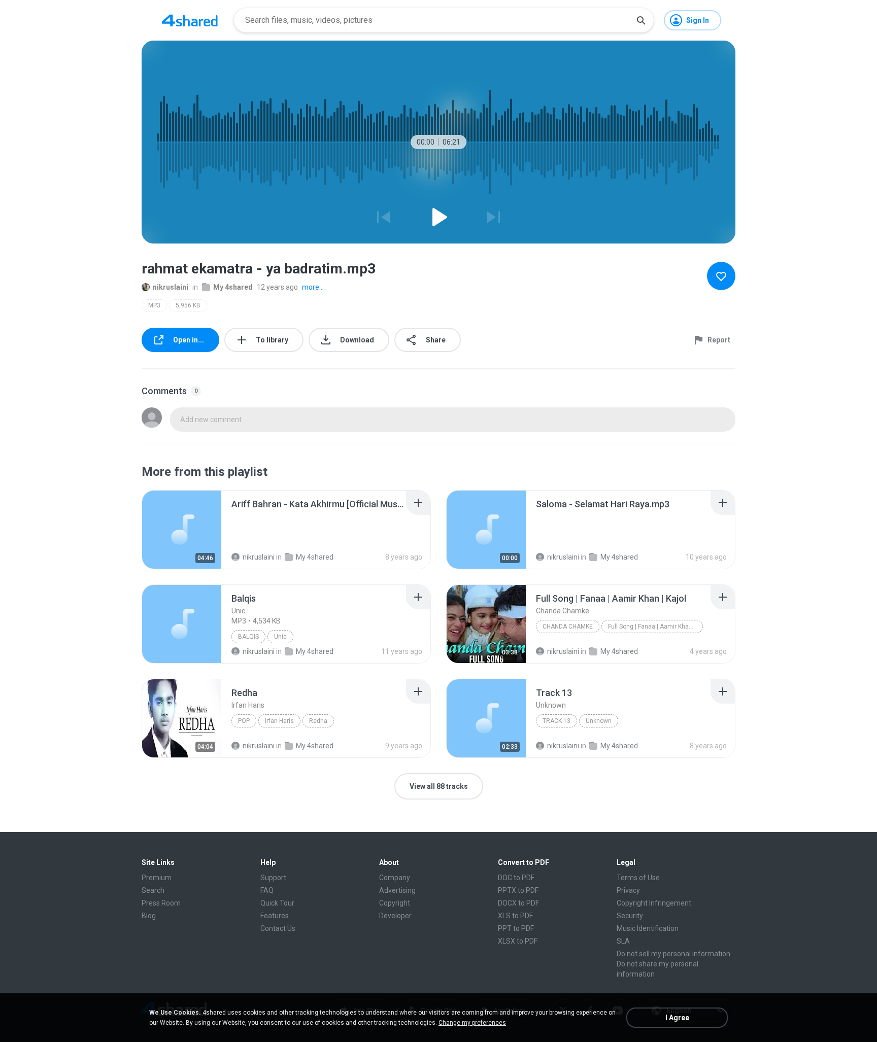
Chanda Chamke (568, 626)
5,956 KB (188, 305)
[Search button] (641, 20)
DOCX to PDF (518, 903)
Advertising (397, 890)
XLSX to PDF (517, 941)
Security (630, 916)
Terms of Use (638, 878)
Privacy (628, 890)
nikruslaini (170, 287)
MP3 (154, 305)
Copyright (394, 903)
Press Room (161, 903)
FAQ (267, 890)
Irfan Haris (279, 720)
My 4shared (233, 287)
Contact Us (277, 928)
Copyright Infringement (654, 903)
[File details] (181, 530)
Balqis (248, 636)
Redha (318, 720)
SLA (623, 941)
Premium (157, 878)
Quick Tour (277, 903)
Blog (149, 916)
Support (273, 878)
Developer (395, 916)
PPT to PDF (516, 928)
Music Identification (648, 928)
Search (153, 890)
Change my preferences (472, 1022)
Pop (244, 720)
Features (274, 916)
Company (394, 878)
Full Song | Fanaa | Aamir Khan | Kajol (655, 626)
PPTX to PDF (518, 890)
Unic (280, 636)
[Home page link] (190, 20)
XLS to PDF (515, 916)
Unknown (599, 720)
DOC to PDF (516, 878)
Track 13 (556, 720)
